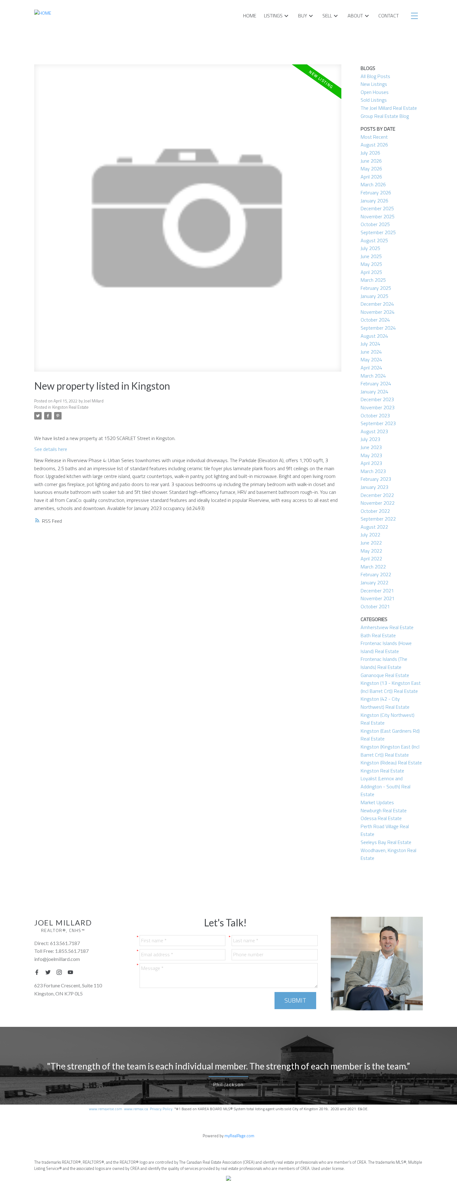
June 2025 (371, 256)
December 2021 (377, 590)
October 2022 (375, 511)
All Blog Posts (375, 76)
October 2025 (375, 224)
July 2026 (370, 152)
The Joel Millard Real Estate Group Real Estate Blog (389, 112)
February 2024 (376, 383)
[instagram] (61, 972)
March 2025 (373, 280)
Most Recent (374, 137)
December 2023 (377, 399)
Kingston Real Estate (70, 407)
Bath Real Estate (378, 635)
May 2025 (371, 264)
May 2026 (371, 168)
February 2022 (376, 574)
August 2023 (374, 431)
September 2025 (378, 232)
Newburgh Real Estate (384, 810)
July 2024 (370, 343)
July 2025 (370, 248)
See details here (50, 449)
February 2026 (376, 192)
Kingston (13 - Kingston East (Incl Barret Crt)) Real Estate (391, 687)
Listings (273, 15)
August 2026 (374, 144)
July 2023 (370, 439)
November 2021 (378, 598)
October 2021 (375, 606)
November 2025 (378, 216)
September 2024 (378, 328)
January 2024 (374, 391)
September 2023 (378, 423)
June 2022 (371, 542)
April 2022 (371, 558)
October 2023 (375, 415)
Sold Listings (374, 100)
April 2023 (371, 463)
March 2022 (373, 566)
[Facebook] (38, 972)
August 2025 (374, 240)
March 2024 (373, 375)
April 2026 (371, 176)
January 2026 (374, 200)
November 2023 (378, 407)
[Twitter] (49, 972)
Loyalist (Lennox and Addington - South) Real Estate (385, 786)
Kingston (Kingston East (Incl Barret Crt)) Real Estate (390, 750)
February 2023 (376, 479)
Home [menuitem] (249, 15)
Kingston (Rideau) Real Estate (391, 762)
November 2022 (378, 503)
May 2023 (371, 455)
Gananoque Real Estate (385, 675)
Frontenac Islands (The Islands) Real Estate (384, 663)
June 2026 (371, 161)
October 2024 (375, 319)
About (355, 15)
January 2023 (374, 487)
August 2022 (374, 527)
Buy (302, 15)
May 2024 (371, 359)
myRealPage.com (239, 1136)
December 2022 (377, 495)
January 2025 (374, 296)
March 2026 (373, 184)
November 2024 (378, 312)
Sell (327, 15)
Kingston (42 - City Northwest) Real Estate (385, 703)
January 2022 (374, 582)
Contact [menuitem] (388, 15)
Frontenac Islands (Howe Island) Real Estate (386, 647)
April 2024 (371, 367)
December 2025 (377, 208)
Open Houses (375, 92)
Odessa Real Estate (381, 818)
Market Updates (377, 802)
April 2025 (371, 272)
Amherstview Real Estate (387, 627)
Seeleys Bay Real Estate (386, 842)
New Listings (374, 84)
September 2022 (378, 518)
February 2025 (376, 288)
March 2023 (373, 471)
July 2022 (370, 534)
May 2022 (371, 550)
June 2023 (371, 447)
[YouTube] (72, 972)
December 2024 (377, 304)
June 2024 (371, 351)
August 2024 (374, 336)
